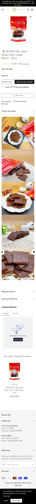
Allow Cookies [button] (16, 500)
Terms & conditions (22, 87)
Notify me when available (9, 82)
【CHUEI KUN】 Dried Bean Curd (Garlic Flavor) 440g (14, 390)
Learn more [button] (6, 496)
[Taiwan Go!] (18, 9)
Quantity (5, 76)
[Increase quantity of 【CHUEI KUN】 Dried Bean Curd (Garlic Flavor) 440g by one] (32, 76)
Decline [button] (6, 500)
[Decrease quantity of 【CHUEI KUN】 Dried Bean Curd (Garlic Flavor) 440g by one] (12, 76)
